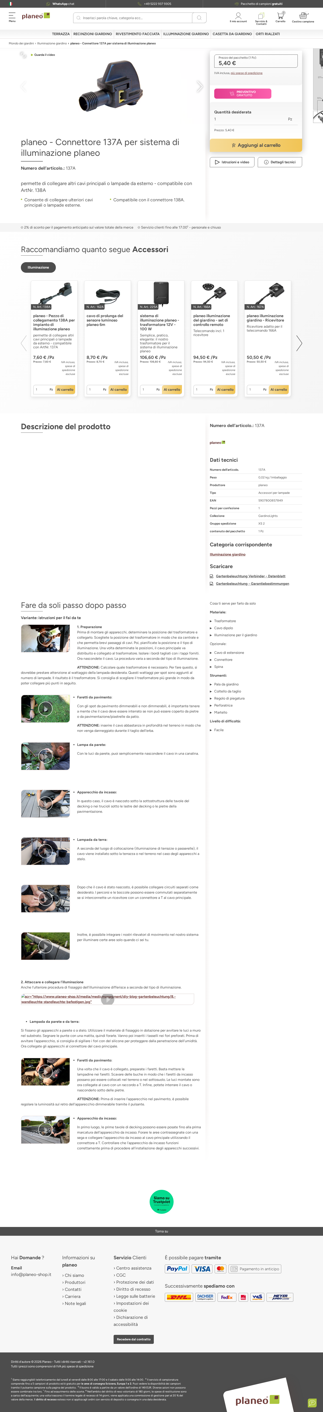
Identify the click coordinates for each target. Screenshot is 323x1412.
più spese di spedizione (247, 73)
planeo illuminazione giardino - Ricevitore (265, 318)
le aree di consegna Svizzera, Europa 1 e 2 (106, 1383)
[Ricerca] (78, 18)
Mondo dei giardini (21, 43)
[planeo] (256, 443)
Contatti (73, 1289)
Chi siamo (74, 1275)
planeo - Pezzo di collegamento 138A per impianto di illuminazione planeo (54, 322)
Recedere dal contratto (134, 1339)
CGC (121, 1275)
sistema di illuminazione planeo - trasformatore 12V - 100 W (159, 322)
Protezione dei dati (135, 1282)
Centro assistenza (133, 1268)
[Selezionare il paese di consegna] (11, 4)
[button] (11, 4)
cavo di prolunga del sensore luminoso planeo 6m (105, 320)
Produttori (75, 1282)
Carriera (72, 1296)
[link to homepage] (36, 16)
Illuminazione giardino (52, 43)
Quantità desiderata (232, 112)
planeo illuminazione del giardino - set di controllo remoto (211, 320)
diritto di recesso (46, 1399)
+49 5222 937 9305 (157, 4)
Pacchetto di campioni (262, 4)
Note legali (75, 1303)
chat (63, 4)
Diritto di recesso (133, 1289)
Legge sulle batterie (135, 1296)
